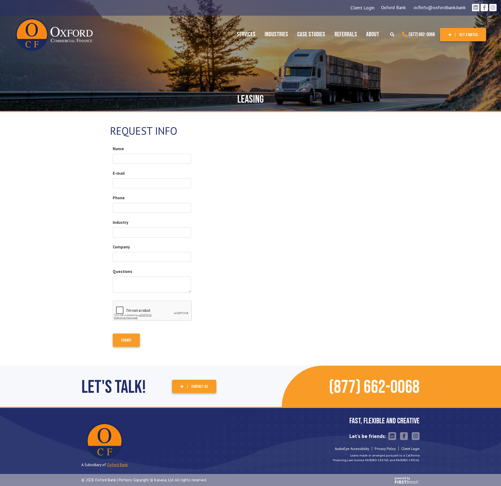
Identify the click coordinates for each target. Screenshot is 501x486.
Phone (119, 197)
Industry (120, 222)
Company (121, 246)
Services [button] (246, 34)
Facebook (484, 7)
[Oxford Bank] (54, 34)
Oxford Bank (393, 7)
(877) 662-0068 (422, 34)
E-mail (119, 173)
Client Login (362, 8)
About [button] (372, 34)
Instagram (493, 7)
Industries (276, 34)
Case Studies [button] (311, 34)
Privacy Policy (385, 448)
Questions (122, 271)
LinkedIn (475, 7)
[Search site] (392, 34)
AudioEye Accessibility (352, 448)
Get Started (468, 34)
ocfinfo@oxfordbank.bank (440, 7)
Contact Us (199, 386)
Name (118, 148)
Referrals (346, 34)
